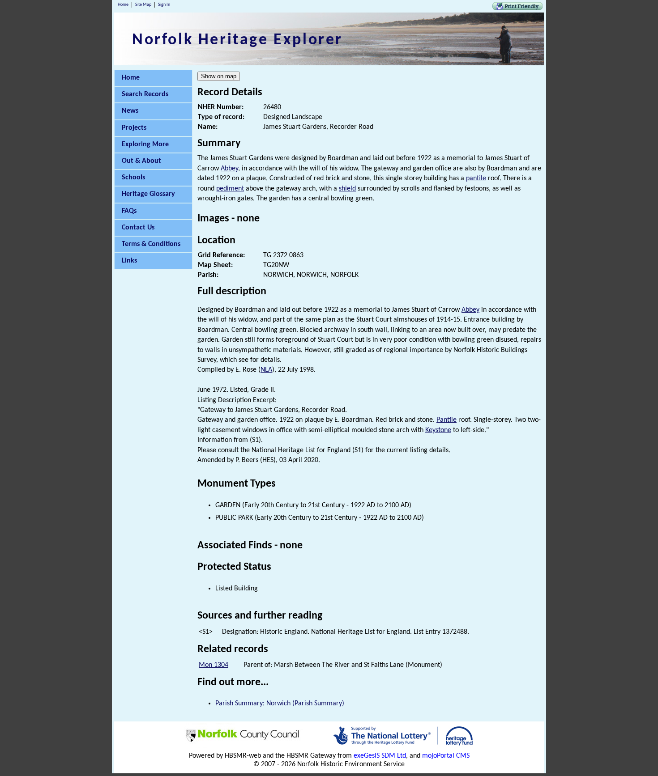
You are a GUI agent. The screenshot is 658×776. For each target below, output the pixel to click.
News (130, 110)
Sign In (164, 4)
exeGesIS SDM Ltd (380, 755)
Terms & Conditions (151, 244)
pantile (476, 178)
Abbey (229, 168)
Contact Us (138, 227)
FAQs (129, 211)
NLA (266, 369)
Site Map (143, 4)
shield (347, 188)
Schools (133, 177)
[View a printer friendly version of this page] (517, 8)
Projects (134, 127)
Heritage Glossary (148, 194)
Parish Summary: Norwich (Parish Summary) (279, 703)
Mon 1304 (213, 665)
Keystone (438, 430)
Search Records (145, 94)
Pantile (446, 420)
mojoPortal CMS (446, 755)
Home (123, 4)
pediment (230, 188)
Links (129, 260)
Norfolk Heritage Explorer (237, 40)
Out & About (141, 161)
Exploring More (145, 144)
